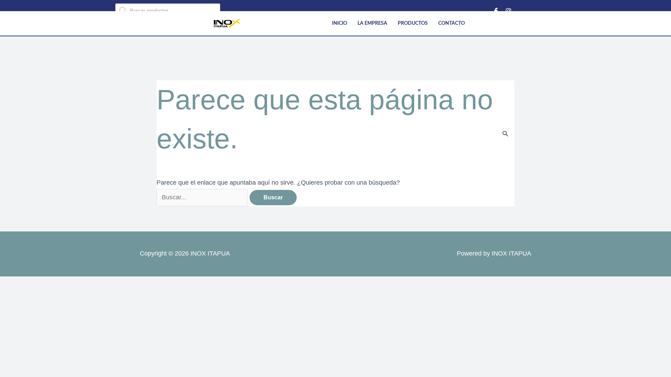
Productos (413, 23)
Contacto (451, 23)
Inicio (339, 23)
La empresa (372, 23)
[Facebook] (496, 10)
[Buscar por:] (203, 197)
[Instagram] (508, 10)
